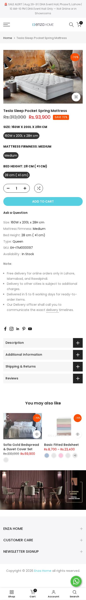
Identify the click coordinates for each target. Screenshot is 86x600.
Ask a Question (15, 212)
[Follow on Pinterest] (24, 328)
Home (7, 38)
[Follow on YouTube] (30, 328)
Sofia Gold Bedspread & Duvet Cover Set (21, 447)
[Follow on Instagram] (11, 328)
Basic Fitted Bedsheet (61, 445)
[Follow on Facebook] (5, 328)
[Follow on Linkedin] (18, 328)
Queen (18, 241)
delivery (52, 310)
